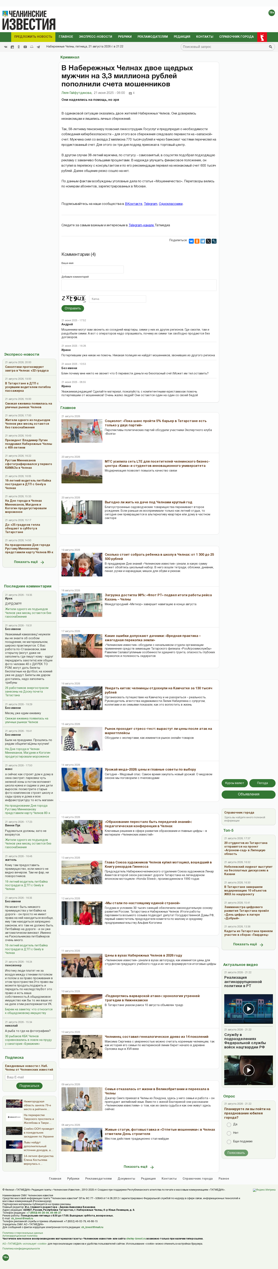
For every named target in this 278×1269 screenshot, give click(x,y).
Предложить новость (33, 37)
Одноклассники (171, 204)
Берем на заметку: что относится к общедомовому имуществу (29, 1011)
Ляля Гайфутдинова (76, 93)
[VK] (5, 47)
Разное (224, 1179)
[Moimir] (31, 47)
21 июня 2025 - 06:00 (109, 93)
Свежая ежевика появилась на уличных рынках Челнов (26, 720)
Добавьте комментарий (75, 277)
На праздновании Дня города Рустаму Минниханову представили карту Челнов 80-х (27, 810)
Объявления (248, 794)
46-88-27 (55, 1213)
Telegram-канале (142, 225)
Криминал (69, 57)
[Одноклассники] (197, 241)
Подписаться (29, 1086)
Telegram (150, 204)
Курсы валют (234, 783)
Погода (262, 783)
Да (235, 1124)
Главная (55, 1179)
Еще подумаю (243, 1141)
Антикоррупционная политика (19, 1236)
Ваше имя (67, 263)
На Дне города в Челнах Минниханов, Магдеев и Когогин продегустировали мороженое (27, 753)
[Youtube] (25, 47)
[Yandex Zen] (12, 47)
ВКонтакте (133, 204)
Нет (236, 1133)
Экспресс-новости (95, 37)
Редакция (182, 37)
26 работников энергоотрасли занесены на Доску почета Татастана (26, 692)
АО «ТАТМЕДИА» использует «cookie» (24, 1244)
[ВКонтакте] (191, 241)
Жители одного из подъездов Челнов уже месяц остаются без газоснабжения (28, 613)
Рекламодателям (153, 37)
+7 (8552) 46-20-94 (37, 1213)
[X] (208, 241)
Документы (126, 1179)
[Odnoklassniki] (18, 47)
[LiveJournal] (214, 241)
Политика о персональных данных (22, 1233)
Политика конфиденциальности (21, 1249)
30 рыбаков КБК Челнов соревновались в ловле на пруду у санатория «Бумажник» (28, 1040)
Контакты (204, 37)
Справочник (198, 1179)
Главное (66, 37)
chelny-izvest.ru (136, 1239)
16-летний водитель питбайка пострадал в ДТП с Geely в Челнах (26, 886)
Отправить (73, 308)
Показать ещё (26, 562)
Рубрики (125, 37)
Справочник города (236, 37)
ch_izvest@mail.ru (22, 1218)
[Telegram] (38, 47)
